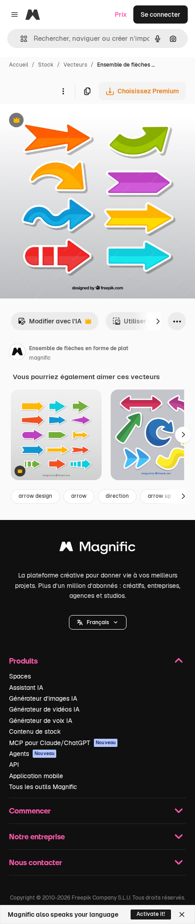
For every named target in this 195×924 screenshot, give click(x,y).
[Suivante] (158, 321)
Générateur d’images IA (43, 698)
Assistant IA (26, 687)
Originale (59, 121)
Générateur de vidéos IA (44, 709)
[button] (98, 622)
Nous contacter (35, 862)
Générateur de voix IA (40, 721)
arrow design (35, 496)
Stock (46, 64)
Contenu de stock (35, 731)
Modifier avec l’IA (50, 323)
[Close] (181, 914)
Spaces (20, 676)
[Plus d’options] (63, 91)
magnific (40, 357)
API (14, 764)
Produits (23, 660)
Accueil (18, 64)
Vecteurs (75, 64)
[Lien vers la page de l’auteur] (17, 353)
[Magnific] (97, 549)
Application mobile (36, 776)
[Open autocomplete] (20, 38)
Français (98, 622)
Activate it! (150, 914)
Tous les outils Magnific (43, 787)
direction (117, 496)
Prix (121, 14)
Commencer (30, 810)
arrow (79, 496)
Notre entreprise (37, 836)
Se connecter (160, 14)
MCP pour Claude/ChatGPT (62, 743)
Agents (31, 754)
